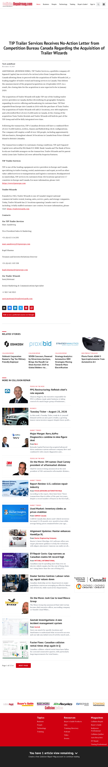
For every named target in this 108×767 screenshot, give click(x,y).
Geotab (37, 627)
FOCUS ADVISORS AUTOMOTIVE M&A (48, 491)
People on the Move (37, 386)
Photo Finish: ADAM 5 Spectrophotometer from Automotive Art (93, 359)
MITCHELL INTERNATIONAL (44, 561)
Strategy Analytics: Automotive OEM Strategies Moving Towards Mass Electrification (64, 362)
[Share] (10, 308)
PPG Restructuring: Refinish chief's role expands (48, 391)
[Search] (98, 4)
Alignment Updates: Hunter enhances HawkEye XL (50, 532)
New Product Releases (90, 353)
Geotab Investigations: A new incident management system (46, 621)
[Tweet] (21, 308)
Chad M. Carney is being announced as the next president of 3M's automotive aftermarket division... (50, 470)
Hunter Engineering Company (45, 538)
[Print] (4, 308)
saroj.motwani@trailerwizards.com (17, 298)
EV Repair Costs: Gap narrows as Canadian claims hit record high (47, 555)
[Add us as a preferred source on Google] (32, 308)
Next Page (23, 665)
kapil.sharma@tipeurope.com (15, 269)
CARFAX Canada (40, 516)
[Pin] (26, 308)
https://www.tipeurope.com (14, 183)
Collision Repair (8, 353)
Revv (36, 444)
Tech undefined (8, 64)
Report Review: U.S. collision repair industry (49, 485)
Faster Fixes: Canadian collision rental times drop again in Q (47, 644)
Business (33, 408)
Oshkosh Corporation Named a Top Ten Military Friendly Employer (13, 359)
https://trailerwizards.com (18, 208)
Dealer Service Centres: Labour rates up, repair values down (50, 577)
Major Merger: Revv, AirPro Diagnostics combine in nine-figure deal (48, 437)
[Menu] (104, 4)
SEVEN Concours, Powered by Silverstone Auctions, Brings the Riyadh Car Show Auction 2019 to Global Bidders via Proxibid (40, 362)
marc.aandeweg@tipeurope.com (16, 244)
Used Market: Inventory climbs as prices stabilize (48, 510)
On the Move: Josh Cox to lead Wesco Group (50, 599)
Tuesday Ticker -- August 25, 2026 (48, 411)
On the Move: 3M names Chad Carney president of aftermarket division (50, 463)
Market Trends (35, 430)
